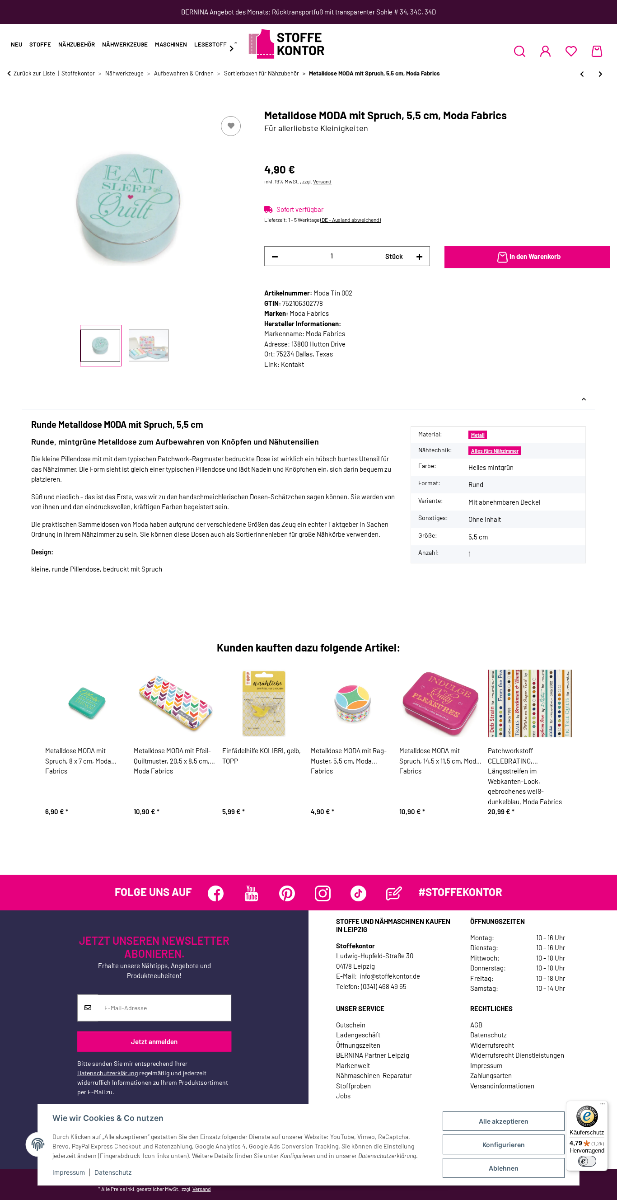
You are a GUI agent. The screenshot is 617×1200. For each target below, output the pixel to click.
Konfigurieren (503, 1144)
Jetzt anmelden (154, 1041)
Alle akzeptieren (503, 1121)
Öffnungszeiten (358, 1045)
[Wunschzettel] (571, 51)
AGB (476, 1025)
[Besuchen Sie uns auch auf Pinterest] (287, 893)
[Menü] (602, 1106)
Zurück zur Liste (34, 73)
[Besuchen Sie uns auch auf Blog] (394, 893)
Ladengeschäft (358, 1035)
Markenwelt (353, 1065)
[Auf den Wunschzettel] (231, 126)
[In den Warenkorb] (14, 104)
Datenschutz (113, 1172)
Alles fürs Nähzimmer (495, 451)
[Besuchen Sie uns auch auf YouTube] (251, 893)
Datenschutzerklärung (107, 1073)
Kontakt (292, 364)
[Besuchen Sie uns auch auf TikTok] (358, 893)
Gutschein (350, 1025)
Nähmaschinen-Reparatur (373, 1075)
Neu (16, 44)
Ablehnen (504, 1168)
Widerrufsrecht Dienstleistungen (517, 1055)
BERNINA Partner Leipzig (372, 1055)
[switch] (587, 1161)
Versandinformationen (502, 1086)
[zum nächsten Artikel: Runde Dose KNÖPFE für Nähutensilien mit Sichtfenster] (600, 74)
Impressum (68, 1172)
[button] (520, 51)
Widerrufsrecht (492, 1045)
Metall (478, 435)
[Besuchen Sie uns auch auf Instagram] (322, 893)
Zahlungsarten (491, 1075)
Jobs (343, 1096)
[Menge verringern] (275, 256)
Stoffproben (353, 1086)
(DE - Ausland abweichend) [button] (350, 219)
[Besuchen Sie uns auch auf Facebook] (215, 893)
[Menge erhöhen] (419, 256)
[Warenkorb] (597, 51)
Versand (322, 181)
